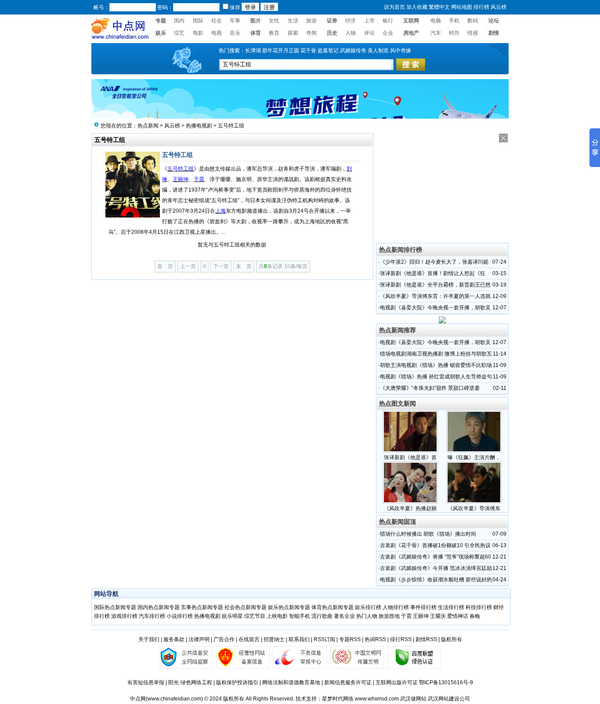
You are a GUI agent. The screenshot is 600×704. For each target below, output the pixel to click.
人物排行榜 (396, 607)
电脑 (435, 21)
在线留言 (249, 639)
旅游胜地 (389, 616)
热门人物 (366, 616)
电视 (216, 33)
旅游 (311, 21)
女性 (274, 21)
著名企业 (344, 616)
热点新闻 (148, 126)
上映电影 (277, 616)
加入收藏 (416, 7)
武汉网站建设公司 (449, 699)
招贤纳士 (274, 639)
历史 (332, 33)
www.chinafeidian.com (174, 699)
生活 (293, 21)
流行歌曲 (322, 616)
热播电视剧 (199, 126)
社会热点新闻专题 (246, 607)
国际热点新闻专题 (115, 607)
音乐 (235, 33)
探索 (293, 33)
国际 (198, 21)
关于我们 (148, 639)
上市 (369, 21)
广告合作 (224, 639)
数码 (472, 21)
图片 (255, 21)
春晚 (475, 616)
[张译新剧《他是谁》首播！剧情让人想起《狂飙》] (410, 451)
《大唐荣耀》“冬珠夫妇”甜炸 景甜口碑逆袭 (430, 388)
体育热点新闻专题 (332, 607)
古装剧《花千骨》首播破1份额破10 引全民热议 (435, 545)
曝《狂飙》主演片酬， (474, 457)
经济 (350, 21)
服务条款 (173, 639)
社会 (216, 21)
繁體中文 (439, 7)
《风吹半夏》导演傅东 (474, 508)
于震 (406, 616)
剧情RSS (426, 639)
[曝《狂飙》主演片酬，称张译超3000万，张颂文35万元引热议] (474, 451)
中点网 (138, 699)
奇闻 (311, 33)
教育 (274, 33)
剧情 (493, 33)
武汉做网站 (413, 699)
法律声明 (199, 639)
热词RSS (375, 639)
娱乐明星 (232, 616)
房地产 (411, 33)
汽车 (435, 33)
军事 (235, 21)
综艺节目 (254, 616)
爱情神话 (457, 616)
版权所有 (451, 639)
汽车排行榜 (152, 616)
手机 (454, 21)
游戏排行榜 (124, 616)
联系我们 (299, 639)
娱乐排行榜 (368, 607)
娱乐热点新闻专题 (289, 607)
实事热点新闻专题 (202, 607)
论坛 (493, 21)
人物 (350, 33)
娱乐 (160, 33)
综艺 (179, 33)
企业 (388, 33)
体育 (255, 33)
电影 (198, 33)
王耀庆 (438, 616)
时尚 (454, 33)
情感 (472, 33)
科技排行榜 (479, 607)
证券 (332, 21)
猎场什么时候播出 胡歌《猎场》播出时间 (428, 534)
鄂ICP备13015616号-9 (446, 682)
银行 (388, 21)
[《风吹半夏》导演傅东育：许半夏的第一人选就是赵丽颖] (474, 502)
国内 (179, 21)
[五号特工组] (132, 215)
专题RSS (350, 639)
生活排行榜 (451, 607)
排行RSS (401, 639)
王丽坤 (421, 616)
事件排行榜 (423, 607)
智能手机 (299, 616)
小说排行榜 (179, 616)
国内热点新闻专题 (158, 607)
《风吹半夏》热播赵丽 (410, 508)
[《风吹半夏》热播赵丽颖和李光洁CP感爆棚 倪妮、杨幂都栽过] (410, 502)
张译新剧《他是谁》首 (410, 457)
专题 (160, 21)
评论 (369, 33)
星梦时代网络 (338, 699)
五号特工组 (231, 126)
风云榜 (172, 126)
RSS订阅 (324, 639)
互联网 (411, 21)
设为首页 (394, 7)
